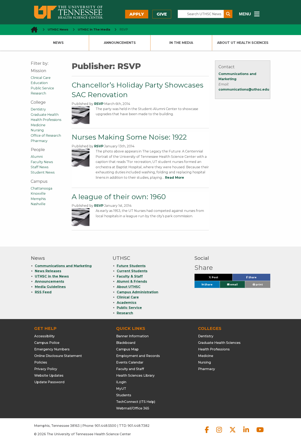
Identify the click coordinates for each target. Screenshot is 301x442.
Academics (126, 303)
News (58, 43)
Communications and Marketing (63, 266)
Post (219, 278)
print (259, 284)
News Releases (48, 271)
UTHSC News (58, 29)
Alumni (37, 157)
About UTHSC (128, 287)
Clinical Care (41, 78)
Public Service (42, 88)
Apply (136, 14)
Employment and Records (138, 356)
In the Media (181, 43)
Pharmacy (39, 141)
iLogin (121, 382)
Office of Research (46, 135)
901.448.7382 (138, 426)
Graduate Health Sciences (219, 343)
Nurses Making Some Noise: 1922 (129, 137)
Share (259, 278)
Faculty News (42, 162)
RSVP (98, 104)
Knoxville (38, 193)
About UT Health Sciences (242, 43)
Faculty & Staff (130, 276)
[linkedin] (246, 433)
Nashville (38, 204)
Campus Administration (137, 292)
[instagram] (219, 433)
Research (38, 93)
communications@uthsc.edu (243, 89)
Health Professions (46, 120)
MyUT (121, 389)
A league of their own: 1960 (119, 196)
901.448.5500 (105, 426)
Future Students (131, 266)
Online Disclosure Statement (58, 356)
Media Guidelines (50, 287)
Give (162, 14)
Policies (40, 362)
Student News (42, 172)
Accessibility (44, 336)
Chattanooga (41, 188)
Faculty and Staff (130, 369)
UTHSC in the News (52, 276)
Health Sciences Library (135, 375)
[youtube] (260, 433)
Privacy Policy (45, 369)
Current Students (132, 271)
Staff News (39, 167)
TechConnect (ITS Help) (135, 402)
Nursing (37, 130)
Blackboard (125, 343)
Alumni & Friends (132, 281)
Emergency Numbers (52, 349)
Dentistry (38, 109)
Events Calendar (129, 362)
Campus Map (127, 349)
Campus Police (46, 343)
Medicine (38, 125)
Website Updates (48, 375)
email (234, 284)
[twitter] (233, 433)
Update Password (49, 382)
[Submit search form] (228, 14)
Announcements (120, 43)
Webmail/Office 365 (132, 408)
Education (39, 83)
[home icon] (33, 29)
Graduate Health (45, 115)
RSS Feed (43, 292)
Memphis (38, 199)
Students (123, 395)
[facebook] (207, 433)
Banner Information (132, 336)
